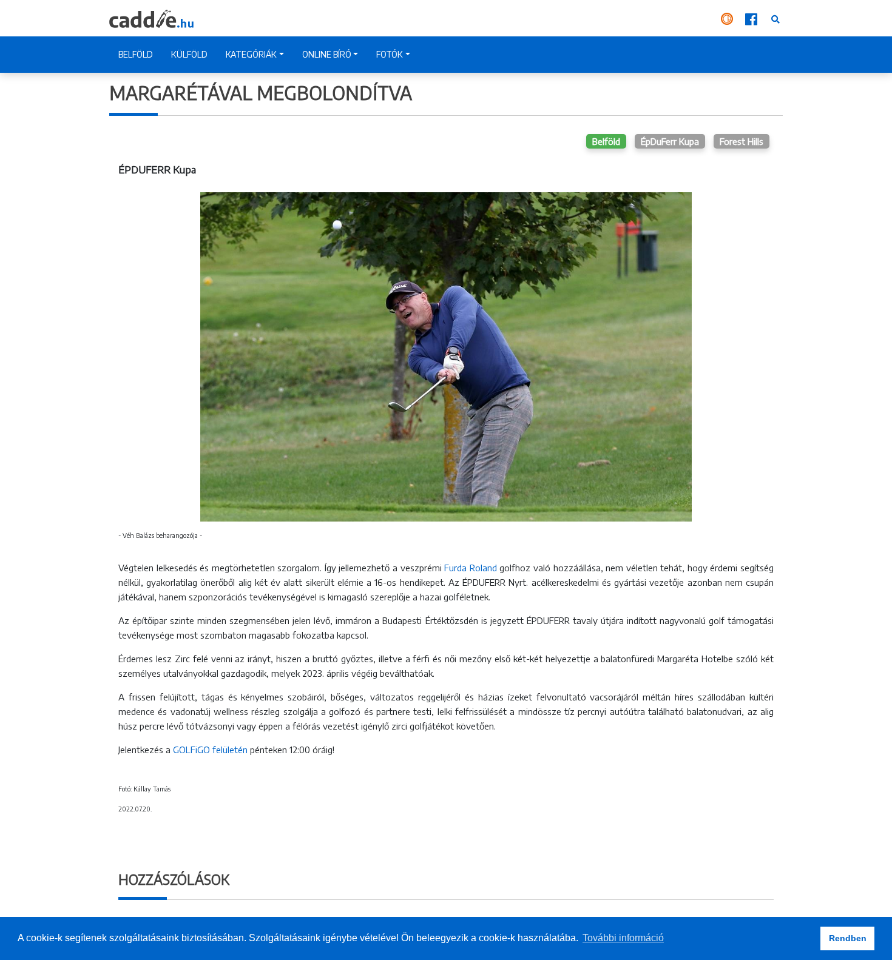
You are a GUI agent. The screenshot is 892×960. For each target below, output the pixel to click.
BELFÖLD (135, 54)
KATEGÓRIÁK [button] (251, 54)
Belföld (606, 141)
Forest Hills (741, 141)
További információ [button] (623, 938)
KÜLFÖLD (189, 54)
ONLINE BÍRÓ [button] (326, 54)
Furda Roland (470, 567)
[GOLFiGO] (728, 18)
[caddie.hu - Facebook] (752, 18)
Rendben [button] (848, 938)
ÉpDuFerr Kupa (670, 141)
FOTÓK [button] (389, 54)
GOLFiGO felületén (210, 749)
